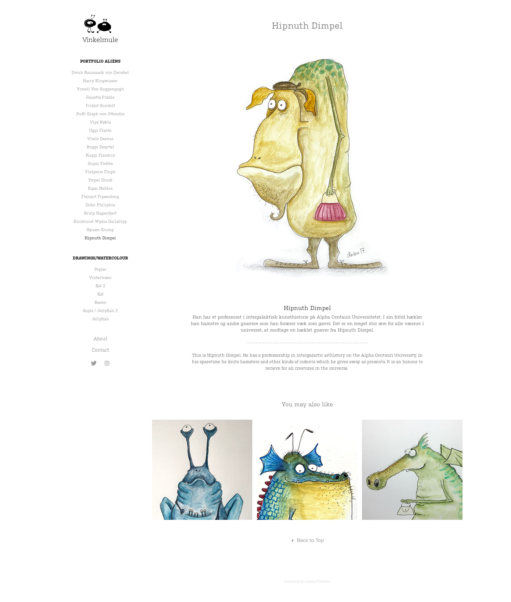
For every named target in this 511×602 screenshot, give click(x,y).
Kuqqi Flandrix (100, 155)
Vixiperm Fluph (100, 172)
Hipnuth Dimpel (100, 238)
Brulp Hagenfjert (100, 213)
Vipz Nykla (100, 122)
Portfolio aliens (100, 61)
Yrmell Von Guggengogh (100, 89)
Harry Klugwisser (100, 81)
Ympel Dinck (100, 180)
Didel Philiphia (100, 205)
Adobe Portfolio (317, 581)
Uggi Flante (100, 130)
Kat (100, 294)
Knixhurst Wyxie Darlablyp (100, 221)
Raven (100, 302)
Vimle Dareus (100, 139)
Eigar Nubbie (100, 188)
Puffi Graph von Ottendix (100, 114)
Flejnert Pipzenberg (100, 196)
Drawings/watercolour (100, 258)
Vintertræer (100, 277)
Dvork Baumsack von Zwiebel (100, 72)
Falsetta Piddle (100, 97)
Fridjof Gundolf (100, 105)
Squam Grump (100, 230)
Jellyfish (100, 319)
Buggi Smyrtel (100, 147)
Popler (100, 269)
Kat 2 (100, 286)
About (100, 339)
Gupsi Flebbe (100, 163)
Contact (100, 350)
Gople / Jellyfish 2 (100, 311)
